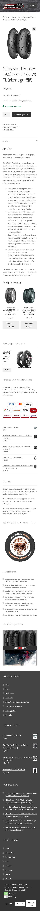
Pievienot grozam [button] (10, 325)
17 (8, 130)
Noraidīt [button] (9, 904)
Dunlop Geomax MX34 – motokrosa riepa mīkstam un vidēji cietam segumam (19, 604)
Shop (7, 685)
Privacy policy (10, 711)
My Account (9, 693)
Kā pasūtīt (9, 698)
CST (6, 861)
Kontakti (8, 715)
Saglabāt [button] (20, 904)
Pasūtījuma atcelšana (13, 706)
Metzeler (8, 879)
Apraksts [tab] (6, 141)
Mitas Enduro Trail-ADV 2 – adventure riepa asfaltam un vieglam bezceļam (20, 586)
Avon (7, 848)
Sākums (7, 17)
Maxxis (7, 874)
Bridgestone (10, 853)
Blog (7, 689)
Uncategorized (17, 17)
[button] (34, 29)
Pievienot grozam (21, 114)
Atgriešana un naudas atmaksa (17, 702)
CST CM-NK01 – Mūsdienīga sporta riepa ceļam (21, 615)
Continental (10, 857)
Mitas (12, 130)
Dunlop (8, 866)
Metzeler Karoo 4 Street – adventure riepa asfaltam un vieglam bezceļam (19, 598)
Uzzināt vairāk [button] (19, 890)
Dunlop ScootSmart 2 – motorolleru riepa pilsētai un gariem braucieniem (19, 580)
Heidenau (9, 870)
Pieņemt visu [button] (31, 904)
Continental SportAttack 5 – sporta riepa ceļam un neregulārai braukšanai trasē (19, 592)
